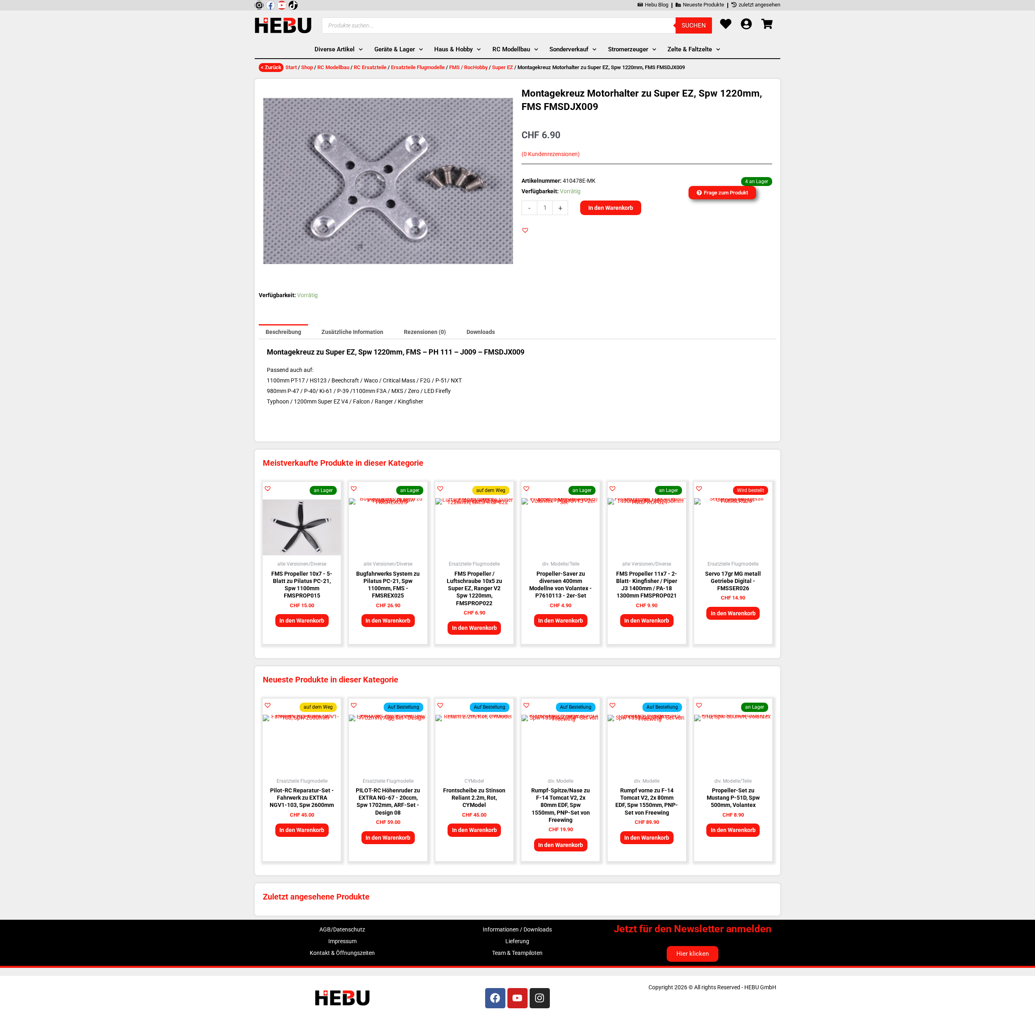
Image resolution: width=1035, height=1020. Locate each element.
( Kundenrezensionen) (551, 154)
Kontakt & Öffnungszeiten (342, 953)
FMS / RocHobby (468, 67)
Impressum (342, 941)
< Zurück (271, 67)
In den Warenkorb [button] (301, 620)
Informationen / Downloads (517, 929)
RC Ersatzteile (370, 67)
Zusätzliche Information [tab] (352, 332)
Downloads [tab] (481, 332)
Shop (307, 67)
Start (291, 67)
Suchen (694, 25)
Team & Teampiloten (517, 953)
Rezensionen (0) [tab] (425, 332)
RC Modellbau (333, 67)
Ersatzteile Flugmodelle (418, 67)
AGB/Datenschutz (342, 929)
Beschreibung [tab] (283, 332)
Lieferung (517, 941)
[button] (525, 230)
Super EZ (502, 67)
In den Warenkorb (610, 208)
